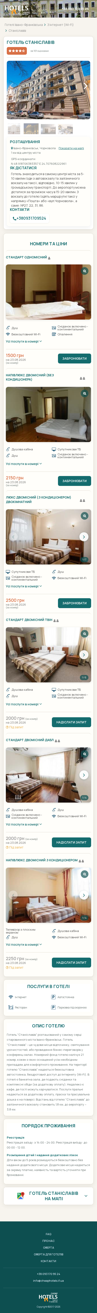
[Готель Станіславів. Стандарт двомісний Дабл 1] (48, 775)
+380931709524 (31, 218)
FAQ (48, 1234)
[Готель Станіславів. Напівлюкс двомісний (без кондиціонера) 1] (48, 414)
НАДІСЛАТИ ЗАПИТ (71, 722)
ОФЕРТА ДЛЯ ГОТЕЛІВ (48, 1254)
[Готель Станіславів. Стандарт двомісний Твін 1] (48, 654)
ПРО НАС (48, 1241)
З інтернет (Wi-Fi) (60, 25)
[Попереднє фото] (13, 536)
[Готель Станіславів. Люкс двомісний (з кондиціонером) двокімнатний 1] (48, 536)
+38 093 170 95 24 (75, 8)
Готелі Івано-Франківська (24, 25)
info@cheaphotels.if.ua (48, 1281)
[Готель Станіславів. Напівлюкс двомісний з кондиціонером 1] (48, 895)
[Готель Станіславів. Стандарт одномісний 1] (48, 292)
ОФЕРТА (48, 1248)
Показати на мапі (71, 148)
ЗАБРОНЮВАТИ (74, 358)
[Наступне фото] (83, 536)
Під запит (16, 727)
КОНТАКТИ (48, 1261)
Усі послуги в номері (22, 341)
